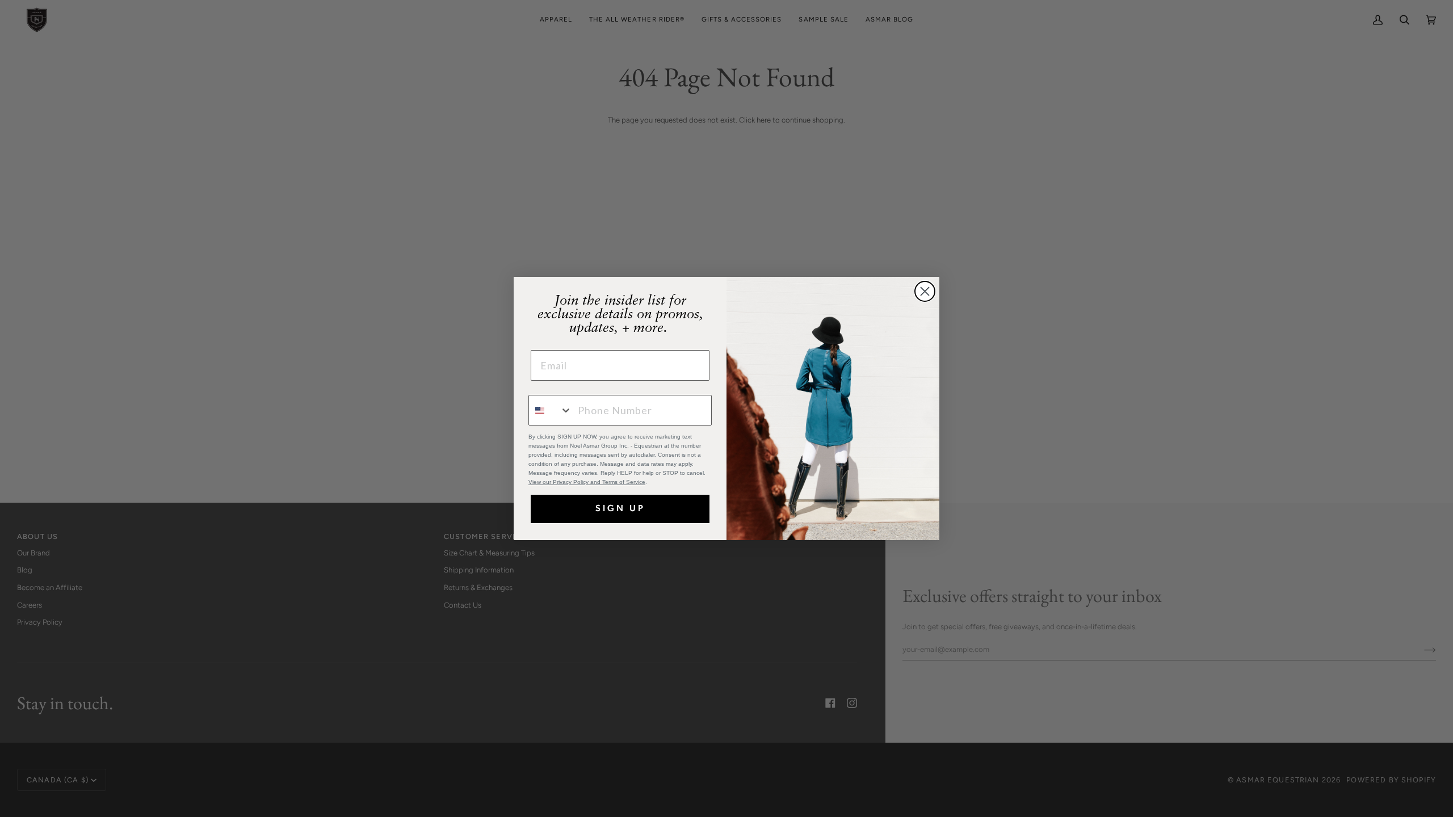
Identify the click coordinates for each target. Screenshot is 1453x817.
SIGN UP (620, 508)
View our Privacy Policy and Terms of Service (586, 482)
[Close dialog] (925, 291)
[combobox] (550, 410)
